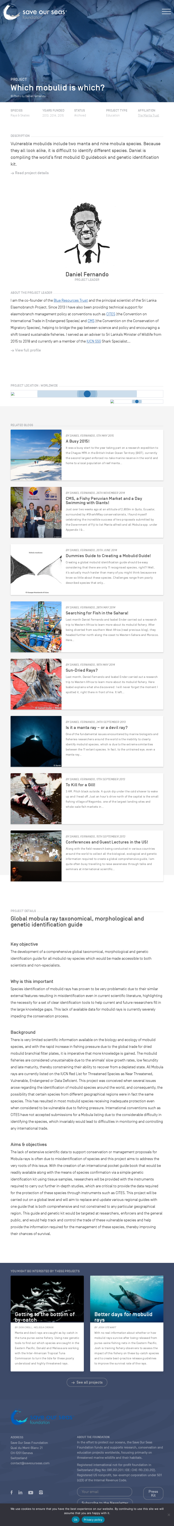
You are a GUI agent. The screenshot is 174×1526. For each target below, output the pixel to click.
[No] (169, 1515)
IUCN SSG (94, 341)
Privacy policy (93, 1519)
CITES (110, 314)
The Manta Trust (148, 115)
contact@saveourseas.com (30, 1463)
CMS (91, 321)
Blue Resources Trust (71, 300)
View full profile (28, 350)
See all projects (89, 1382)
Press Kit (153, 1493)
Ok (76, 1519)
